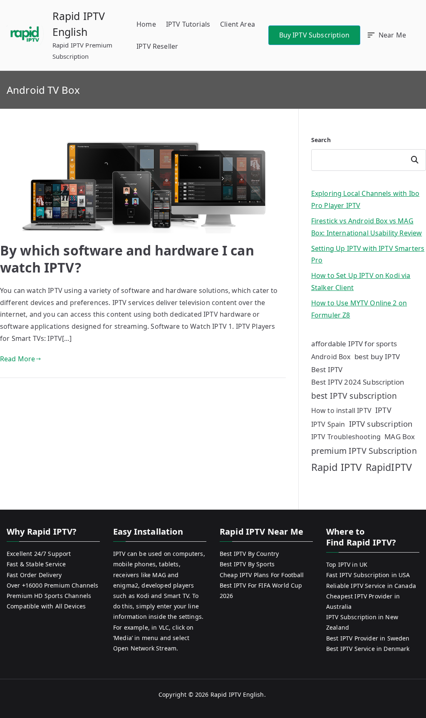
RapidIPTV (389, 467)
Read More (17, 358)
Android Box (331, 356)
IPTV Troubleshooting (346, 436)
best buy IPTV (377, 356)
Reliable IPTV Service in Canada (371, 586)
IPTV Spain (328, 424)
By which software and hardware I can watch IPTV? (127, 259)
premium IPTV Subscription (364, 450)
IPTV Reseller (157, 46)
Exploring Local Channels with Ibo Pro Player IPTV (365, 199)
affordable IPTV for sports (354, 343)
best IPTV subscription (354, 395)
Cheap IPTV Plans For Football (262, 575)
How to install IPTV (341, 410)
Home (146, 24)
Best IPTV (326, 369)
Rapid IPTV (336, 467)
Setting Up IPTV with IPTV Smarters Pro (367, 254)
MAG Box (399, 436)
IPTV (383, 410)
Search (321, 140)
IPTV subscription (381, 423)
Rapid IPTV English (237, 694)
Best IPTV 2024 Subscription (357, 382)
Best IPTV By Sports (247, 564)
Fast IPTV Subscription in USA (368, 575)
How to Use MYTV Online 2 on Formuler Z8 (359, 309)
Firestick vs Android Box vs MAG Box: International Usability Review (366, 227)
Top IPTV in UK (346, 564)
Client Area (237, 24)
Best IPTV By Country (249, 554)
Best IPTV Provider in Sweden (367, 638)
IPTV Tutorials (188, 24)
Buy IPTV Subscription (314, 35)
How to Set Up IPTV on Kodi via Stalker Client (361, 281)
